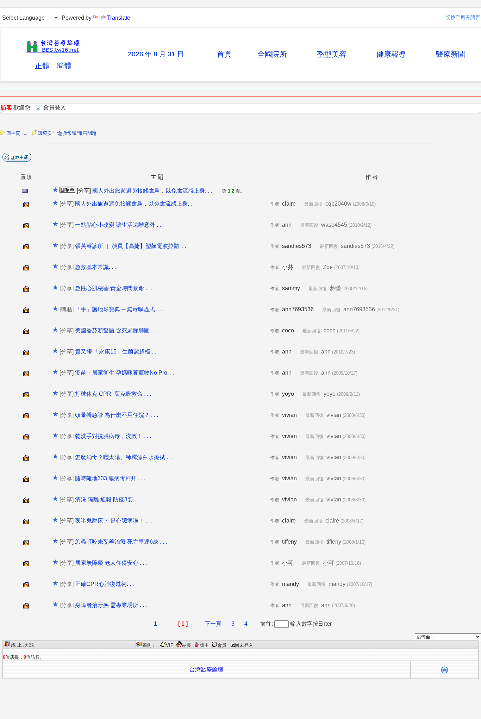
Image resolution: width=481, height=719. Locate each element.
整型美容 (331, 54)
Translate (118, 18)
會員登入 (54, 108)
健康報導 (391, 54)
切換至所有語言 (463, 17)
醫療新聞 (451, 54)
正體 (42, 66)
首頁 (224, 54)
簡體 (64, 66)
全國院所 (272, 54)
